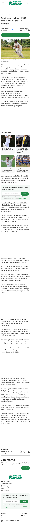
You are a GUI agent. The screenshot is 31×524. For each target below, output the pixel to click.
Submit (25, 194)
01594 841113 (10, 518)
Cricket (9, 14)
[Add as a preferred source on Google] (15, 29)
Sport (2, 14)
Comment (25, 468)
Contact (3, 485)
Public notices (5, 490)
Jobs (2, 488)
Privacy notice (22, 198)
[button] (3, 3)
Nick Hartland (5, 28)
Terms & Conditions (6, 483)
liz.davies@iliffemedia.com (11, 520)
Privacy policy (5, 487)
